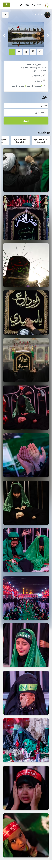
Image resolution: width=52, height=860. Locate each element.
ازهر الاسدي (37, 14)
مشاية (38, 86)
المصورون (29, 5)
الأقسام (37, 5)
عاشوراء (38, 81)
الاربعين (30, 86)
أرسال (26, 121)
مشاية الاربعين (18, 86)
